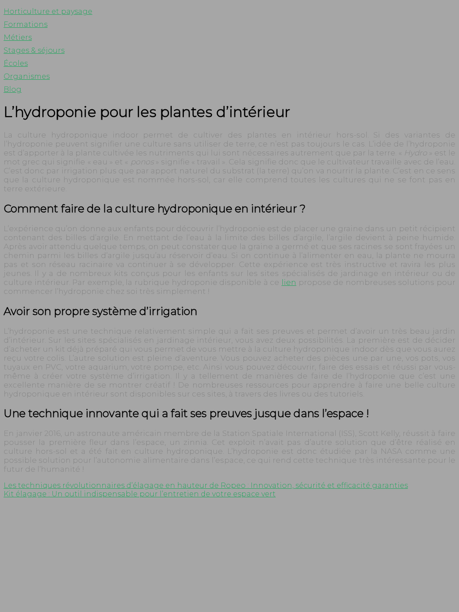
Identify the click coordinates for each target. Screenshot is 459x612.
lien (288, 282)
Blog (13, 89)
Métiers (18, 37)
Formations (26, 24)
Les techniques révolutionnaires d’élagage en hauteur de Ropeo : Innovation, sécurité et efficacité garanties (206, 485)
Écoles (16, 63)
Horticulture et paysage (48, 11)
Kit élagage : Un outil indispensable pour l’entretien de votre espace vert (140, 494)
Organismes (27, 76)
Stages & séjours (34, 50)
